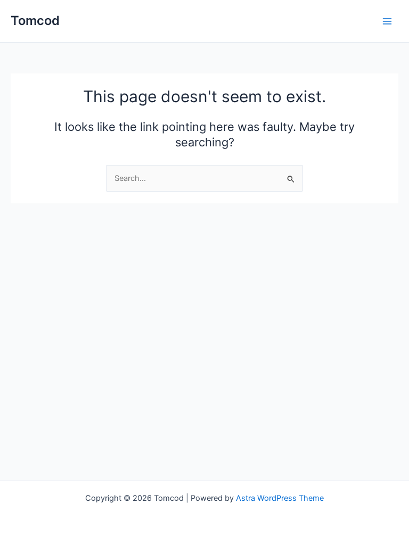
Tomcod (35, 20)
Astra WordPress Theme (280, 498)
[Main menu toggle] (387, 21)
